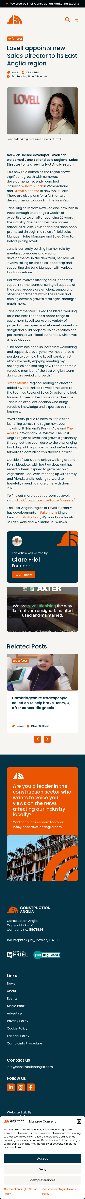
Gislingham (31, 517)
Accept (42, 1158)
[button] (79, 1122)
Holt (18, 517)
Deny (42, 1169)
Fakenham (48, 512)
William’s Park (32, 186)
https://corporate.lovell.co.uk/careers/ (44, 500)
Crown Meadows (27, 191)
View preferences (43, 1180)
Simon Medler (17, 383)
